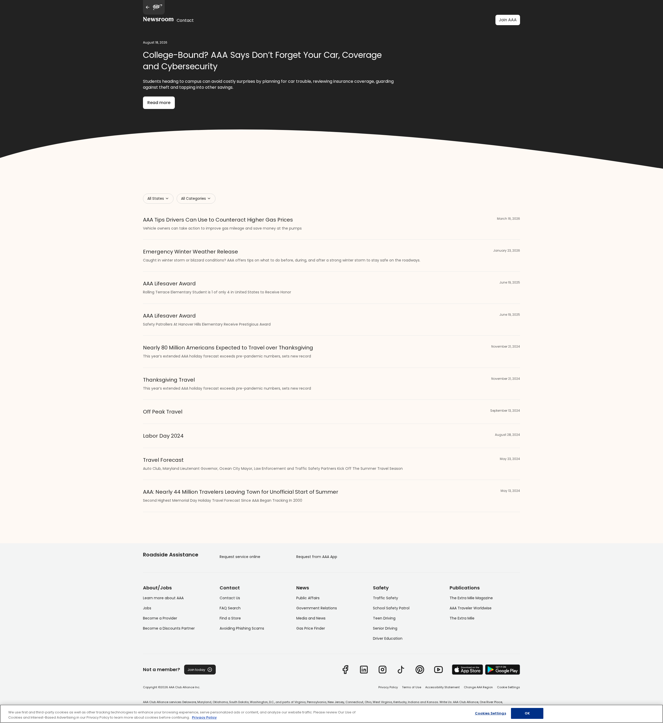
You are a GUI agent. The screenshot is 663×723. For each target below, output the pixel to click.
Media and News (311, 618)
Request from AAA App (316, 556)
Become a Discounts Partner (169, 628)
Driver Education (387, 638)
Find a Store (230, 618)
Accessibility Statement (442, 687)
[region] (331, 714)
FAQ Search (230, 608)
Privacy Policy (388, 687)
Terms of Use (411, 687)
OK (527, 713)
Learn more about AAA (163, 598)
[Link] (345, 669)
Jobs (147, 608)
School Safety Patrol (391, 608)
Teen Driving (384, 618)
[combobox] (158, 199)
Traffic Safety (385, 598)
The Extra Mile (462, 618)
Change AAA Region (478, 687)
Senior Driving (385, 628)
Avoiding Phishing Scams (242, 628)
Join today (196, 669)
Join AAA (508, 20)
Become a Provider (160, 618)
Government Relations (316, 608)
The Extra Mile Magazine (471, 598)
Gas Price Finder (310, 628)
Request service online (240, 556)
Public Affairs (308, 598)
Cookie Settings (508, 687)
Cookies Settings (490, 713)
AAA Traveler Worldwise (471, 608)
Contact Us (230, 598)
